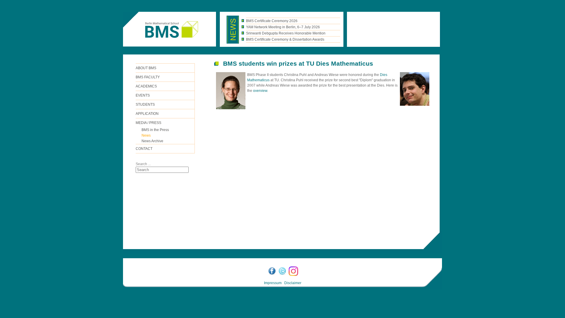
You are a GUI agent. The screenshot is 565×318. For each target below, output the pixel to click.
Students (145, 104)
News (146, 135)
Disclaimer (292, 283)
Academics (146, 86)
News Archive (152, 141)
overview (260, 91)
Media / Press (148, 123)
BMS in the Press (155, 130)
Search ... (143, 164)
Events (143, 95)
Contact (144, 149)
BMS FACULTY (148, 77)
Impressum (273, 283)
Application (147, 114)
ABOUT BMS (146, 68)
